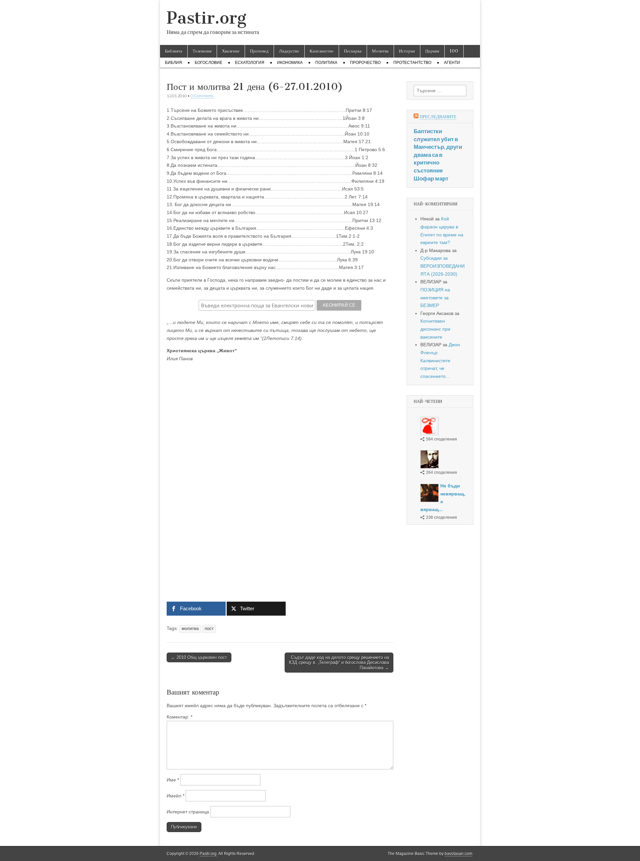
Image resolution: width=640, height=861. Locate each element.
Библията (173, 51)
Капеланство (322, 51)
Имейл (175, 795)
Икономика (290, 62)
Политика (326, 62)
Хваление (231, 51)
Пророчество (365, 62)
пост (209, 628)
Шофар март (431, 178)
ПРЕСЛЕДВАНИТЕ (438, 117)
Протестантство (412, 62)
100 (454, 51)
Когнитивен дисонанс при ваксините (435, 328)
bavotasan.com (458, 853)
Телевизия (202, 51)
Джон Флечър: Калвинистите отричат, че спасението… (440, 360)
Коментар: (179, 716)
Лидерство (289, 51)
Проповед (259, 51)
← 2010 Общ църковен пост (199, 657)
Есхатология (249, 62)
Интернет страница (188, 811)
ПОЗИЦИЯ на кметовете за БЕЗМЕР (435, 297)
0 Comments (202, 95)
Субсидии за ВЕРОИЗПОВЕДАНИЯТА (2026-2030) (442, 265)
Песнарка (353, 51)
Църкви (432, 51)
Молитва (380, 51)
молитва (190, 628)
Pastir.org (206, 18)
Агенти (452, 62)
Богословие (208, 62)
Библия (173, 62)
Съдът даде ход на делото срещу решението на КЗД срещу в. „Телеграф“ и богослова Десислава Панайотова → (339, 662)
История (407, 51)
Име (173, 779)
